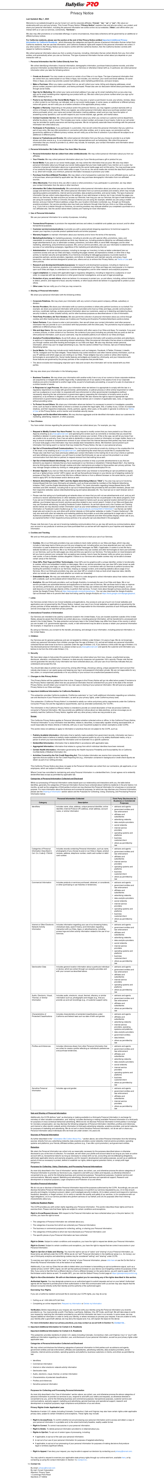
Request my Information (71, 1303)
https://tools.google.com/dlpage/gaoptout (118, 593)
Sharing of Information (52, 791)
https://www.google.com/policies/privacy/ (78, 591)
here (124, 1457)
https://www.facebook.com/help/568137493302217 (93, 509)
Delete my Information (93, 1303)
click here (111, 1260)
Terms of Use (123, 259)
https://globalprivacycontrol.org (124, 1273)
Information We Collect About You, (68, 1138)
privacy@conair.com (60, 433)
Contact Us (119, 1322)
